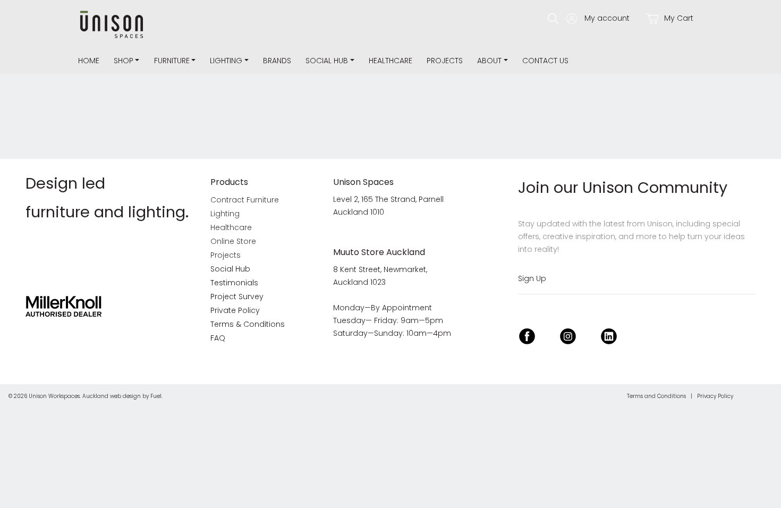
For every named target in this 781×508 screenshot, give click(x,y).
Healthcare (390, 60)
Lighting (226, 60)
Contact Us (545, 60)
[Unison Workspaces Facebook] (527, 335)
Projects (445, 60)
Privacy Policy (715, 396)
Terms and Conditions (656, 396)
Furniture (172, 60)
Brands (277, 60)
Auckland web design (111, 396)
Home (88, 60)
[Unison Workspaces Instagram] (568, 335)
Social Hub (326, 60)
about (489, 60)
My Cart (677, 18)
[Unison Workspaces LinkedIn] (609, 335)
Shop (123, 60)
